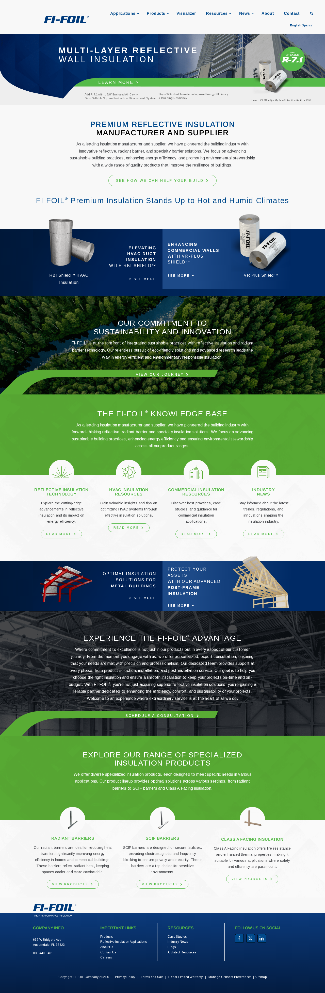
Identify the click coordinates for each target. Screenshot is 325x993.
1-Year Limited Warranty (185, 977)
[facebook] (239, 938)
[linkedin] (261, 938)
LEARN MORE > (118, 82)
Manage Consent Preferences (229, 977)
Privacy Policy (125, 977)
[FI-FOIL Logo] (54, 906)
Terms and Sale (152, 977)
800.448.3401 (43, 953)
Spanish (308, 25)
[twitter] (250, 938)
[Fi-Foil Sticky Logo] (66, 17)
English (295, 25)
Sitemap (261, 977)
